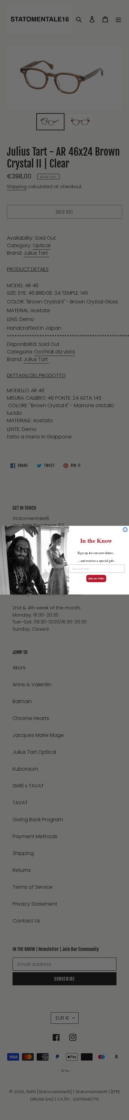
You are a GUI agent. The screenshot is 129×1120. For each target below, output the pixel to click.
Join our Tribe (96, 578)
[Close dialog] (125, 529)
